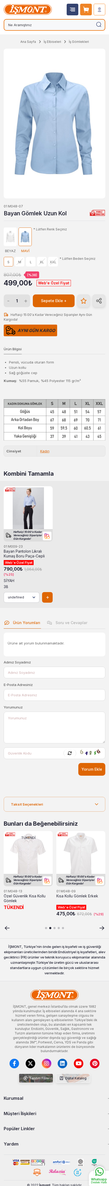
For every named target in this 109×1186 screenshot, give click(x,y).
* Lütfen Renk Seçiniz (50, 229)
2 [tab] (50, 928)
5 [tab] (63, 928)
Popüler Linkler (19, 1128)
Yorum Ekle (91, 769)
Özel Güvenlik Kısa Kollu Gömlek (25, 898)
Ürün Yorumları (26, 622)
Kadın (44, 451)
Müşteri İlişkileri (20, 1113)
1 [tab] (46, 928)
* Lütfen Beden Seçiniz (78, 259)
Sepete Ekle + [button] (54, 300)
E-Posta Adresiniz (18, 685)
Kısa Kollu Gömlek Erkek (77, 896)
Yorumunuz (13, 707)
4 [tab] (59, 928)
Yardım (11, 1144)
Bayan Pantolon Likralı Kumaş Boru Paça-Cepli (24, 553)
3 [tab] (54, 928)
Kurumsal (13, 1098)
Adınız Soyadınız (17, 662)
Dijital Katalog (76, 1078)
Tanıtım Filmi (39, 1078)
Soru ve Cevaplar (70, 622)
